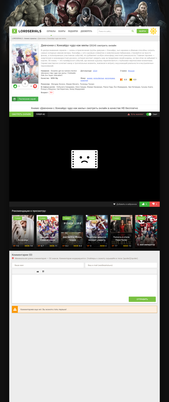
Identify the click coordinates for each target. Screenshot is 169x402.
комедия (84, 80)
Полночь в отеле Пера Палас (121, 238)
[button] (14, 271)
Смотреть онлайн (21, 114)
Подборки (73, 31)
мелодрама (110, 78)
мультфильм (98, 78)
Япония (131, 71)
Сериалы (51, 31)
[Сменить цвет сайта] (153, 31)
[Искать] (132, 31)
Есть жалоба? (137, 114)
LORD (29, 31)
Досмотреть (86, 31)
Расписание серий (27, 99)
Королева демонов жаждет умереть (97, 238)
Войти (142, 31)
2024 (95, 71)
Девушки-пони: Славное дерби (47, 238)
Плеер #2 (40, 114)
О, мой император (146, 244)
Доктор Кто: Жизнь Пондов (72, 238)
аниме (89, 78)
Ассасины (23, 240)
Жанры (61, 31)
